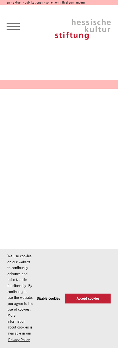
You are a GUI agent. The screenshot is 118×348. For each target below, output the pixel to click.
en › (9, 2)
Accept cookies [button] (88, 298)
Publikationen (34, 2)
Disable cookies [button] (48, 298)
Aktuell (17, 2)
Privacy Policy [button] (19, 340)
